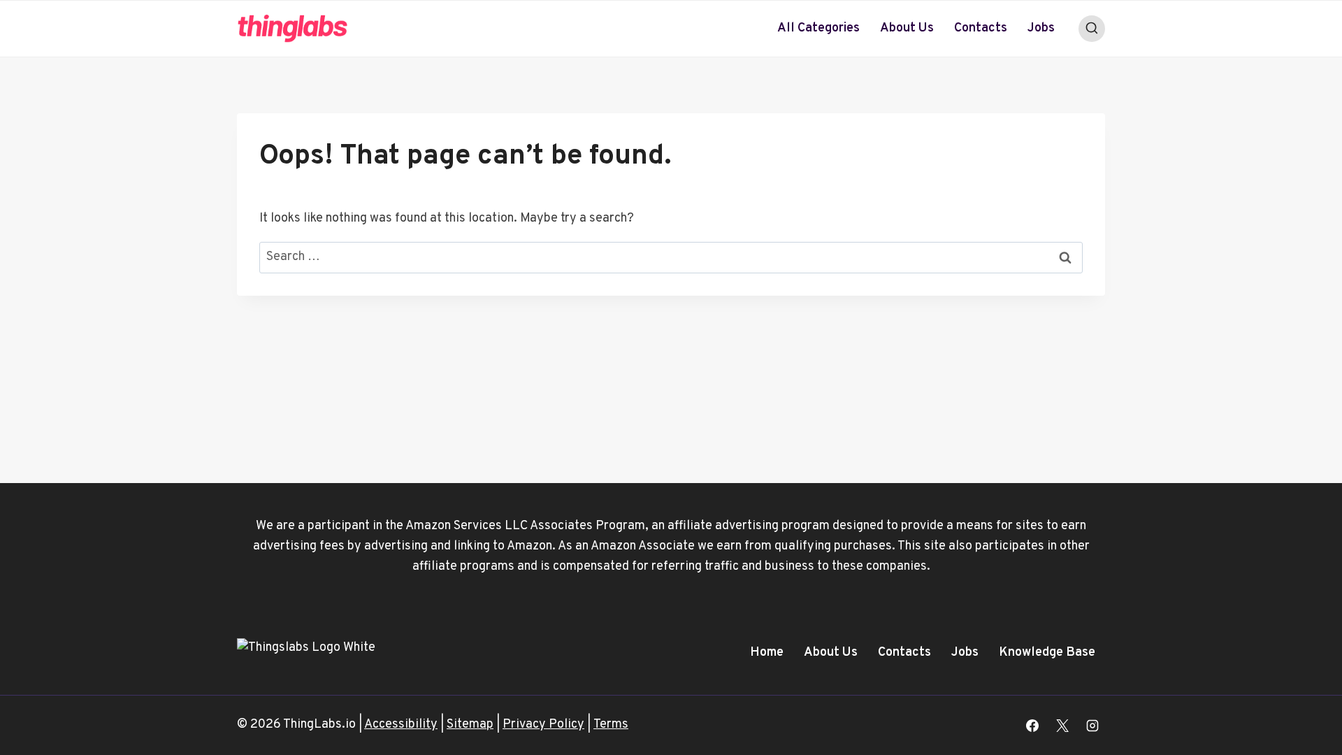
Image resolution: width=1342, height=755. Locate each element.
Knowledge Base (1047, 653)
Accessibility (401, 725)
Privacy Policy (543, 725)
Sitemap (470, 725)
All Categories (818, 28)
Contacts (980, 28)
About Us (907, 28)
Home (767, 653)
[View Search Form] (1091, 28)
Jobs (1041, 28)
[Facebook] (1032, 725)
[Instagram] (1092, 725)
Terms (610, 725)
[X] (1062, 725)
